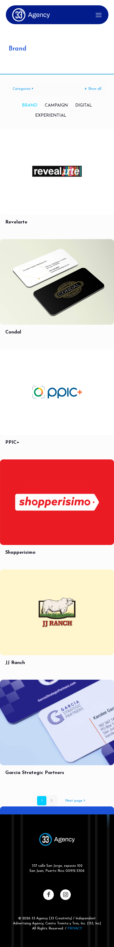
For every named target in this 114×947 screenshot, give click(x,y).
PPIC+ (12, 442)
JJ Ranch (15, 663)
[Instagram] (65, 894)
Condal (13, 332)
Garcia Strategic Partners (34, 773)
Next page (73, 800)
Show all (94, 89)
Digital (83, 105)
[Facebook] (48, 894)
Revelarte (16, 222)
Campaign (56, 105)
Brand (29, 105)
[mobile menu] (98, 15)
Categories (21, 89)
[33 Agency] (31, 14)
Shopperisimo (20, 552)
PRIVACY (74, 928)
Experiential (50, 115)
